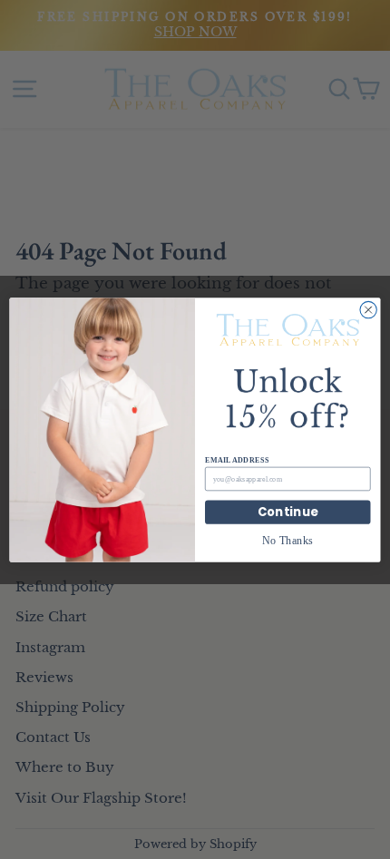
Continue (288, 511)
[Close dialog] (368, 309)
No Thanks (287, 540)
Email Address (236, 459)
